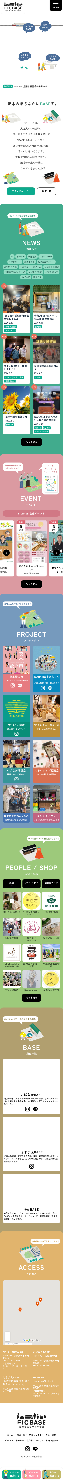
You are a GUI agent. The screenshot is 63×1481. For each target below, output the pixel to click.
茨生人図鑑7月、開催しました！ (15, 368)
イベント (9, 1440)
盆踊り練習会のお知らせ (46, 368)
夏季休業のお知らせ (16, 416)
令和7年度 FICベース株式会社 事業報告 (45, 317)
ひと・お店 (51, 1434)
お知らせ (20, 1440)
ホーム (10, 1434)
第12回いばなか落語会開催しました (16, 317)
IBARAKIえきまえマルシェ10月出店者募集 (46, 418)
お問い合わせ (52, 1440)
